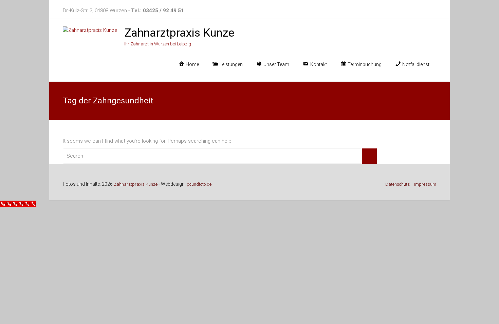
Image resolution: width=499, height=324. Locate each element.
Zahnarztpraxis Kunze (179, 32)
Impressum (425, 184)
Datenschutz (397, 184)
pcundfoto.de (199, 184)
